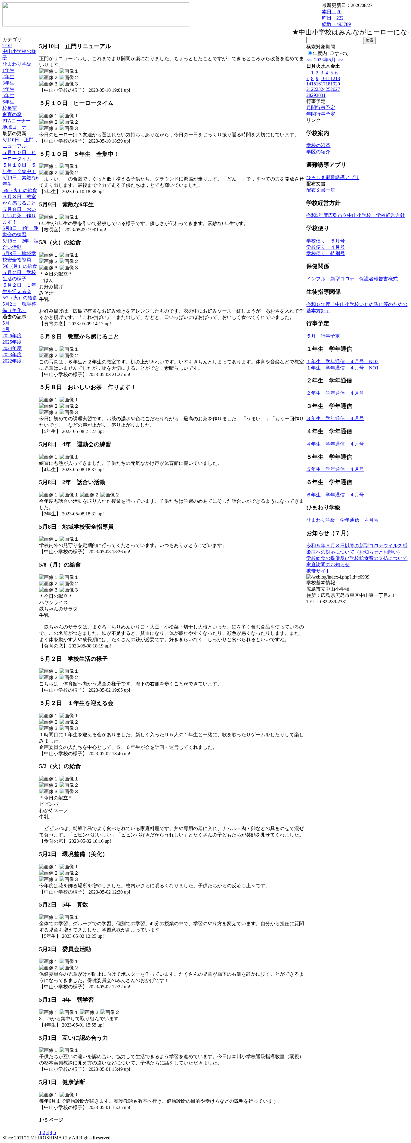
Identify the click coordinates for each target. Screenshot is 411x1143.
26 (332, 89)
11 (328, 78)
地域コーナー (16, 127)
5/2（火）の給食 (19, 297)
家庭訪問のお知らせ (328, 564)
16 (318, 83)
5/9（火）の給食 (19, 190)
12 (332, 78)
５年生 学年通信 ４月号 (335, 469)
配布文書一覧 (320, 190)
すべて (342, 53)
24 (323, 89)
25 (328, 89)
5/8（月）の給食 (19, 266)
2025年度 (12, 341)
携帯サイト (318, 570)
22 (313, 89)
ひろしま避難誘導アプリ (332, 177)
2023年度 (12, 354)
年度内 (320, 53)
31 (323, 95)
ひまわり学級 (16, 63)
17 (323, 83)
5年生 (8, 95)
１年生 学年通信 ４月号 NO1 (342, 367)
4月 (6, 329)
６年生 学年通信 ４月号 (335, 494)
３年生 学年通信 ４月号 (335, 418)
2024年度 (12, 348)
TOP (7, 45)
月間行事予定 (320, 107)
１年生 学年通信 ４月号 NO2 (342, 361)
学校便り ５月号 (325, 240)
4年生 (8, 89)
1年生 (8, 70)
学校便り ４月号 (325, 247)
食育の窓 (12, 114)
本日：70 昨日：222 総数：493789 (336, 18)
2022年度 (12, 360)
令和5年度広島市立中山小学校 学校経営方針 (355, 215)
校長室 (9, 108)
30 (318, 95)
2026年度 (12, 335)
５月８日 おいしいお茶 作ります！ (19, 215)
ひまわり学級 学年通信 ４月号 (342, 520)
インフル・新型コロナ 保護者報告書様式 (352, 278)
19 (332, 83)
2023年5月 (325, 59)
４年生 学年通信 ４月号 (335, 443)
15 (313, 83)
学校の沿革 (318, 145)
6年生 (8, 101)
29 (313, 95)
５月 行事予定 (323, 335)
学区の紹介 (318, 151)
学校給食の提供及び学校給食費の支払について (356, 558)
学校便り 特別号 (325, 253)
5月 (6, 323)
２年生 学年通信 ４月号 (335, 393)
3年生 (8, 82)
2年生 (8, 76)
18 (328, 83)
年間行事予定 (320, 113)
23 (318, 89)
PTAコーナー (16, 120)
